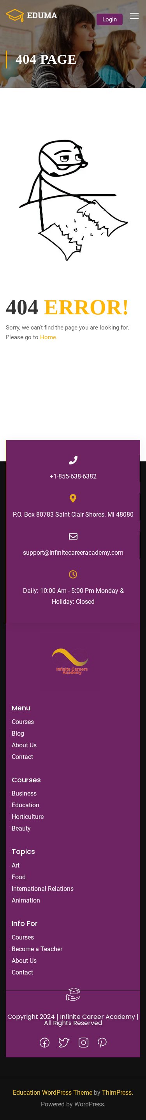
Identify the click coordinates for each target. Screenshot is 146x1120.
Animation (26, 900)
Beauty (21, 828)
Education (25, 805)
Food (19, 877)
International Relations (43, 888)
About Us (24, 745)
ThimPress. (117, 1092)
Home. (49, 337)
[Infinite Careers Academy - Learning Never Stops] (31, 15)
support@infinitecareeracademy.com (73, 552)
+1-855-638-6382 (73, 476)
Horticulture (28, 816)
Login (109, 19)
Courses (23, 722)
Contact (22, 757)
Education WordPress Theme (52, 1092)
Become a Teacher (37, 949)
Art (15, 865)
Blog (18, 733)
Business (24, 793)
